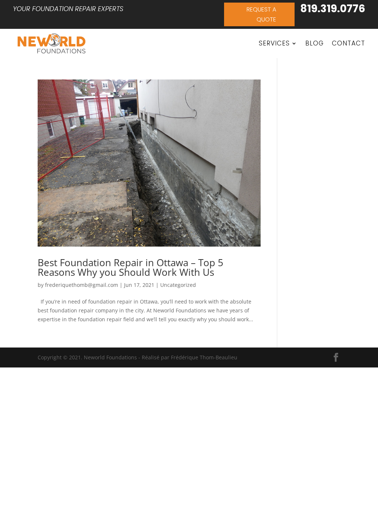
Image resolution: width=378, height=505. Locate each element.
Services (274, 43)
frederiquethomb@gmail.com (81, 284)
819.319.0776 (332, 8)
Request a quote (261, 14)
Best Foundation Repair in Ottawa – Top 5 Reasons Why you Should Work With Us (130, 267)
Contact (348, 43)
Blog (314, 43)
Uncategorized (178, 284)
